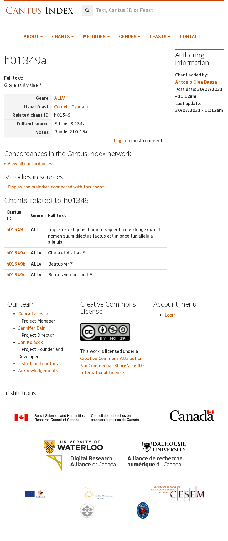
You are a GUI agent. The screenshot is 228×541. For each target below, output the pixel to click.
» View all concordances (28, 163)
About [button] (32, 36)
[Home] (41, 7)
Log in (120, 140)
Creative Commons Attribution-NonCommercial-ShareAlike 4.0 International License (112, 365)
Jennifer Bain (32, 328)
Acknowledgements (38, 370)
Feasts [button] (159, 36)
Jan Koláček (30, 342)
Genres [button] (128, 36)
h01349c (15, 274)
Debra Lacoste (33, 314)
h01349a (15, 253)
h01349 (14, 229)
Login (170, 315)
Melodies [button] (95, 36)
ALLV (59, 98)
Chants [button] (61, 36)
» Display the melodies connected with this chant (54, 187)
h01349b (16, 264)
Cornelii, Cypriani (71, 106)
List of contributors (38, 363)
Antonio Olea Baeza (196, 82)
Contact (190, 36)
